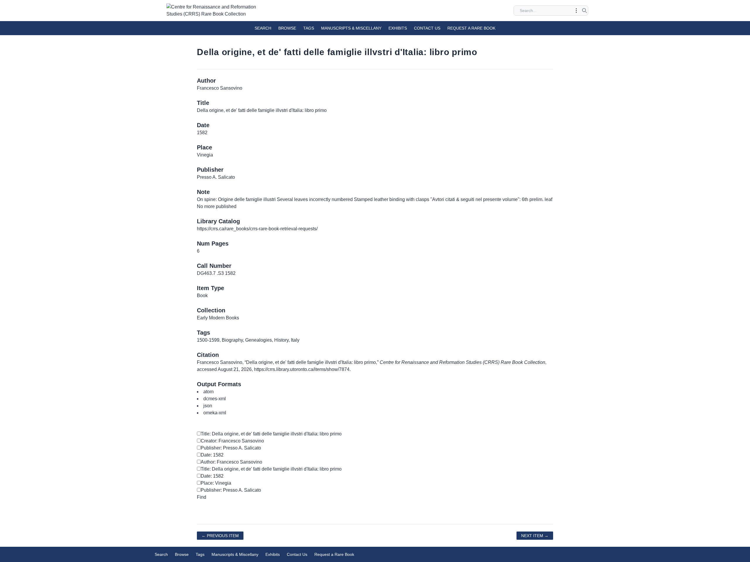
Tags (308, 28)
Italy (295, 340)
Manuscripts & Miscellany (351, 28)
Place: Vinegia (216, 483)
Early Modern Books (218, 317)
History (281, 340)
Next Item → (534, 535)
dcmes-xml (214, 398)
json (207, 405)
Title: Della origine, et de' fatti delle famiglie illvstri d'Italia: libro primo (271, 433)
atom (208, 391)
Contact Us (427, 28)
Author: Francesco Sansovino (231, 461)
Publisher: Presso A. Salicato (231, 447)
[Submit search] (584, 10)
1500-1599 (208, 340)
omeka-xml (214, 412)
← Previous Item (220, 535)
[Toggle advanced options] (576, 10)
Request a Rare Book (471, 28)
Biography (232, 340)
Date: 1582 (212, 454)
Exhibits (397, 28)
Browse (287, 28)
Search (263, 28)
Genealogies (258, 340)
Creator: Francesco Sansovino (232, 440)
